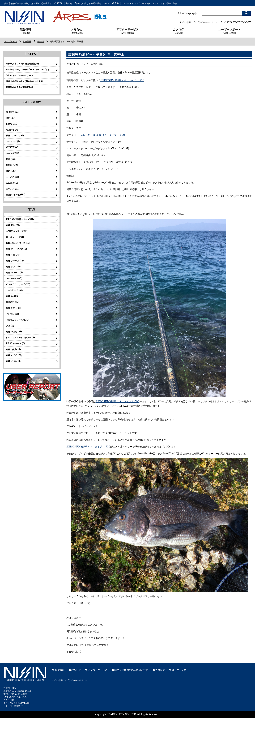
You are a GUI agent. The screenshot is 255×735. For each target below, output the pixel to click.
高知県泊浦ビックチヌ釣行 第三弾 (66, 41)
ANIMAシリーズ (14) (17, 231)
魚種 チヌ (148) (13, 308)
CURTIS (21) (13, 147)
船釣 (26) (10, 159)
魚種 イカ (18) (12, 254)
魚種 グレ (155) (13, 266)
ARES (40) (12, 182)
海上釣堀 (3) (12, 129)
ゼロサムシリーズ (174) (17, 319)
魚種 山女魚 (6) (13, 349)
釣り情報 (27, 41)
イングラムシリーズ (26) (18, 284)
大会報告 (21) (12, 112)
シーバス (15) (12, 177)
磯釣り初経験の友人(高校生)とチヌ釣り (24, 81)
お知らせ (77, 31)
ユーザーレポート (229, 31)
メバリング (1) (13, 141)
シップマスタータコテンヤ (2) (20, 337)
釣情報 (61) (11, 123)
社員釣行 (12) (12, 302)
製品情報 (25, 31)
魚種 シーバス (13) (15, 260)
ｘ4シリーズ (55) (14, 290)
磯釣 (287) (11, 171)
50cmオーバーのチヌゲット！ (20, 75)
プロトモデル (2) (14, 278)
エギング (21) (12, 188)
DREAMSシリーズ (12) (18, 243)
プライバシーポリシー (207, 22)
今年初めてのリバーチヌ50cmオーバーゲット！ (29, 69)
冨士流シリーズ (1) (15, 237)
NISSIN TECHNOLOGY (237, 22)
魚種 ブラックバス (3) (16, 249)
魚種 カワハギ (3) (14, 272)
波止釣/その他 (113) (15, 194)
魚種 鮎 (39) (12, 296)
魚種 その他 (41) (14, 331)
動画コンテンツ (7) (15, 135)
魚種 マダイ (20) (14, 355)
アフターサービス (127, 31)
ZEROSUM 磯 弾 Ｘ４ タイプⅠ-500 (122, 80)
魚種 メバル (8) (13, 361)
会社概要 (186, 22)
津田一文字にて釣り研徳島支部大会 (22, 63)
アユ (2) (10, 325)
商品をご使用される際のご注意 (131, 669)
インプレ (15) (12, 314)
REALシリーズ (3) (15, 343)
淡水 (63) (10, 117)
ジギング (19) (12, 153)
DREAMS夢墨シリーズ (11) (20, 219)
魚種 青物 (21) (13, 225)
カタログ (178, 31)
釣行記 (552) (12, 165)
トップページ (10, 41)
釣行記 (40, 41)
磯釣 (101, 64)
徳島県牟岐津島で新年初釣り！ (20, 87)
